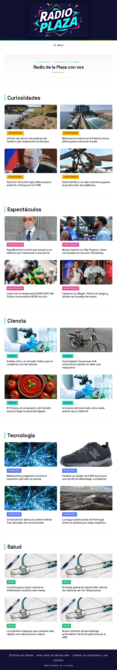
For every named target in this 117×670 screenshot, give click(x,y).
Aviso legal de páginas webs (53, 655)
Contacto (58, 660)
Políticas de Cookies (21, 655)
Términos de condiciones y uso (90, 655)
